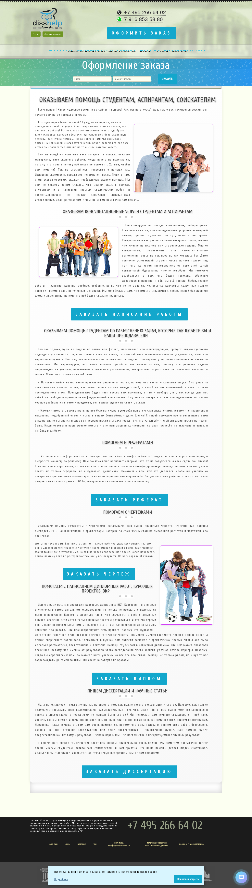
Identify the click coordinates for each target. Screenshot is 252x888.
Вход (36, 34)
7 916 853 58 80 (143, 19)
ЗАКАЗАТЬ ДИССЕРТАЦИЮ (129, 771)
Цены (67, 844)
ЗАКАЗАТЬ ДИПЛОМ (129, 678)
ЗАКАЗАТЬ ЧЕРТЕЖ (99, 574)
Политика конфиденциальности (119, 844)
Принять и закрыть (188, 879)
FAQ (95, 844)
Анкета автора (52, 34)
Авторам (82, 844)
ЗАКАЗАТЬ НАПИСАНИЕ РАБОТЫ (129, 314)
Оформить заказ (142, 33)
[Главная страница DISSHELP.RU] (47, 19)
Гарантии (53, 844)
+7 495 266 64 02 (145, 12)
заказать (167, 78)
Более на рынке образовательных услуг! (128, 50)
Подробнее (61, 879)
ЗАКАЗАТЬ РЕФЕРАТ (129, 499)
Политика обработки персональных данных (156, 844)
